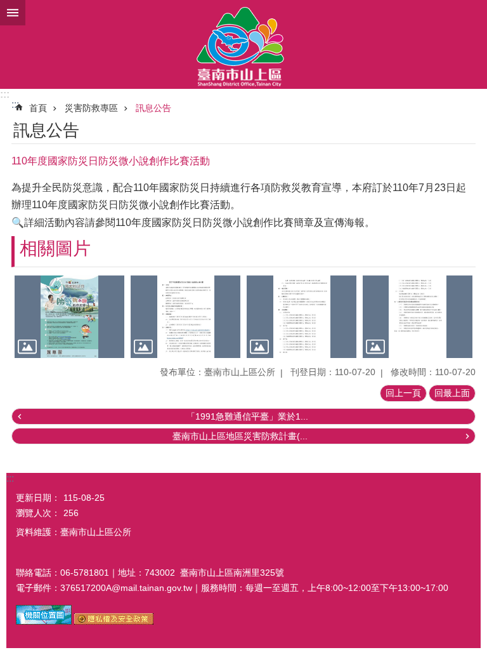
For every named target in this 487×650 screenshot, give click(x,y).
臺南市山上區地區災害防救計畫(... (240, 436)
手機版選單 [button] (12, 12)
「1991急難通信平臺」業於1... (247, 416)
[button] (69, 316)
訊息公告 (153, 108)
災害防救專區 (91, 108)
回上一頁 (403, 393)
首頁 (38, 108)
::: (5, 94)
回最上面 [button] (452, 393)
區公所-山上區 (243, 44)
